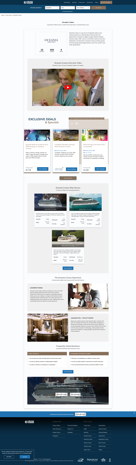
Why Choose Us (57, 429)
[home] (28, 2)
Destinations (67, 2)
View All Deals (68, 178)
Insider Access (56, 432)
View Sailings (43, 169)
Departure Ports (88, 439)
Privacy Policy (56, 425)
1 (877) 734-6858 (59, 170)
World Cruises (87, 446)
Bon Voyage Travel (47, 459)
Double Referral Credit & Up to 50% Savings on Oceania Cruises (37, 146)
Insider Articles (102, 429)
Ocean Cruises (87, 442)
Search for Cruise (61, 394)
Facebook (70, 432)
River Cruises (102, 442)
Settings (8, 456)
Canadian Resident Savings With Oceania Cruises (65, 145)
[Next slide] (76, 123)
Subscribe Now (80, 414)
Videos (96, 2)
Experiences (90, 2)
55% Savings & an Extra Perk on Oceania (94, 145)
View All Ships (68, 268)
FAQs (85, 429)
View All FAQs (68, 371)
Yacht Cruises (102, 446)
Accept (25, 456)
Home (2, 15)
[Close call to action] (134, 413)
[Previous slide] (71, 123)
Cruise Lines (82, 2)
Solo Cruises (87, 449)
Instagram (55, 436)
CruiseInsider (34, 459)
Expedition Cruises (103, 439)
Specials (74, 2)
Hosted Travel (87, 436)
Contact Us (70, 429)
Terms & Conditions (72, 425)
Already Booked (103, 432)
